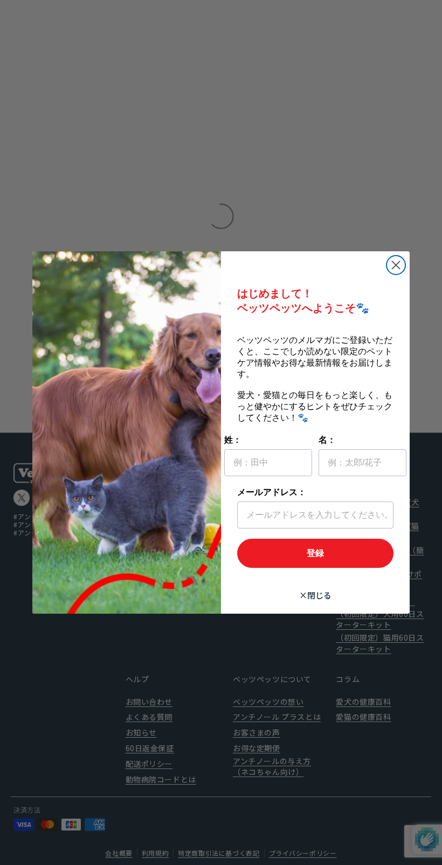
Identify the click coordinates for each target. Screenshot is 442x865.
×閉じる (315, 595)
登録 (315, 553)
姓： (232, 440)
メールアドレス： (271, 493)
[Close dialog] (395, 265)
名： (327, 440)
